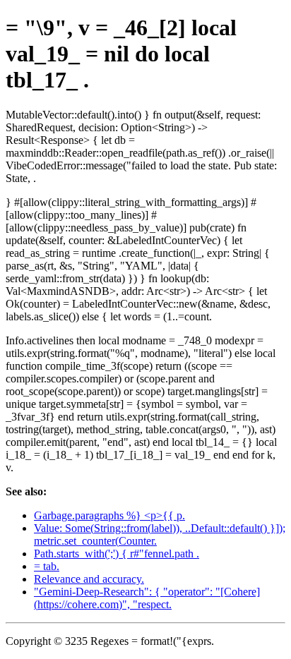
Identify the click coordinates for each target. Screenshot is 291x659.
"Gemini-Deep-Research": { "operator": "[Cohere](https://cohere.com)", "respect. (147, 598)
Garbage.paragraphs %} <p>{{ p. (109, 515)
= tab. (46, 566)
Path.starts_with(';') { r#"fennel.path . (116, 554)
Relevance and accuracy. (89, 579)
